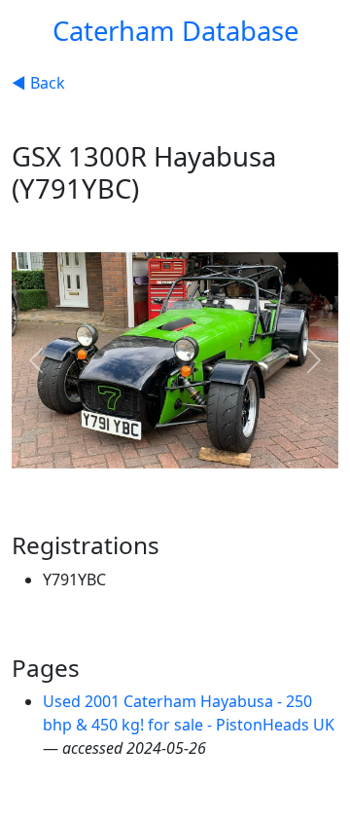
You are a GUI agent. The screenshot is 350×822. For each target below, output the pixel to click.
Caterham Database (175, 31)
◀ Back (38, 82)
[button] (36, 360)
